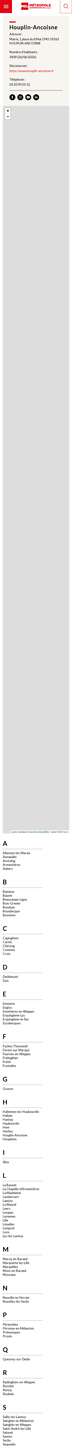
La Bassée (9, 1185)
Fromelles (9, 1066)
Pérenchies (10, 1324)
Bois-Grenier (12, 903)
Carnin (7, 942)
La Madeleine (12, 1193)
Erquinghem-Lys (14, 1015)
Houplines (10, 1139)
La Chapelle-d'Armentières (21, 1189)
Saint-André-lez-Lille (17, 1429)
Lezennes (9, 1216)
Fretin (7, 1062)
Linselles (8, 1224)
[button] (6, 6)
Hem (6, 1127)
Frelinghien (10, 1058)
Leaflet (14, 831)
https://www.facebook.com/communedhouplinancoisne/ (12, 97)
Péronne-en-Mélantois (18, 1328)
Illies (6, 1162)
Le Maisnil (9, 1205)
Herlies (8, 1131)
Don (5, 981)
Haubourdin (11, 1123)
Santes (7, 1436)
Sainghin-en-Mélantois (18, 1421)
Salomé (8, 1432)
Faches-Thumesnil (15, 1046)
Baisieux (8, 892)
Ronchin (8, 1386)
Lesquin (8, 1212)
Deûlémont (10, 977)
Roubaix (8, 1394)
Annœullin (10, 857)
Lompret (9, 1228)
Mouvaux (9, 1275)
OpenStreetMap (36, 831)
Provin (7, 1336)
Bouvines (9, 915)
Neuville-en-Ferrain (16, 1298)
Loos (6, 1232)
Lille (5, 1220)
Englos (7, 1007)
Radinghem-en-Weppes (19, 1382)
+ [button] (8, 110)
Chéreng (9, 946)
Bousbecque (11, 911)
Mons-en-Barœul (14, 1271)
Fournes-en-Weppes (17, 1054)
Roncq (7, 1390)
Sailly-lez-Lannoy (14, 1417)
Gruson (8, 1089)
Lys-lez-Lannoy (13, 1236)
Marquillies (10, 1267)
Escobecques (12, 1023)
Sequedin (9, 1444)
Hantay (8, 1119)
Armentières (11, 865)
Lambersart (11, 1197)
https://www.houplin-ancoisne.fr (31, 71)
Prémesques (11, 1332)
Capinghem (10, 938)
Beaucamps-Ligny (15, 899)
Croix (7, 954)
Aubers (8, 869)
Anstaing (9, 861)
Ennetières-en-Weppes (18, 1011)
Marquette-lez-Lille (16, 1263)
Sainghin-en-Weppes (17, 1425)
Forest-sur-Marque (16, 1050)
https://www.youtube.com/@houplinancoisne (28, 97)
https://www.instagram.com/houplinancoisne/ (20, 97)
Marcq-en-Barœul (15, 1259)
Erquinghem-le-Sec (16, 1019)
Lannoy (8, 1201)
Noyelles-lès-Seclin (16, 1301)
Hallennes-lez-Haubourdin (21, 1112)
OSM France (62, 831)
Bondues (9, 907)
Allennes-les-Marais (16, 853)
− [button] (8, 116)
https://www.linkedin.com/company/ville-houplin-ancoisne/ (36, 97)
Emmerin (9, 1004)
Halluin (7, 1116)
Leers (6, 1208)
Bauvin (7, 895)
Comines (9, 950)
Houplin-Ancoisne (15, 1135)
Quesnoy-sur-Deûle (16, 1359)
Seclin (7, 1440)
